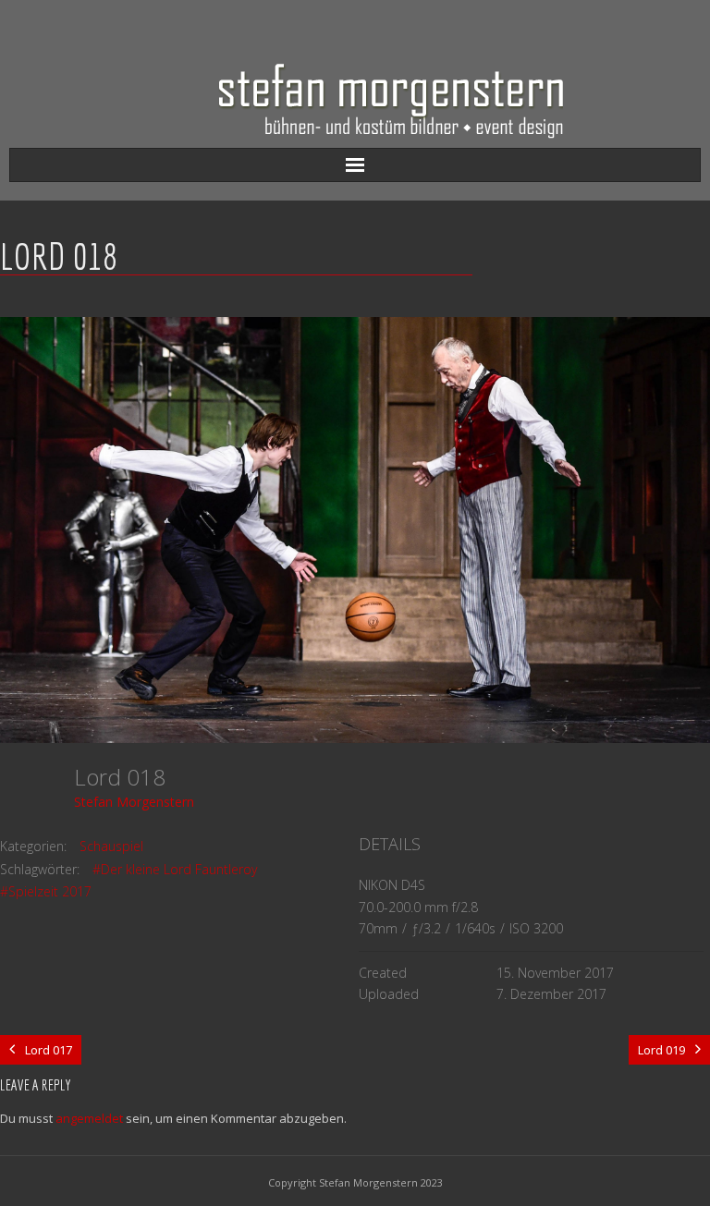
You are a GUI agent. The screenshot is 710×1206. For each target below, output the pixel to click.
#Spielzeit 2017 (46, 891)
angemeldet (89, 1118)
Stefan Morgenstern (134, 801)
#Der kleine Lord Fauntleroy (174, 869)
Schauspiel (111, 846)
